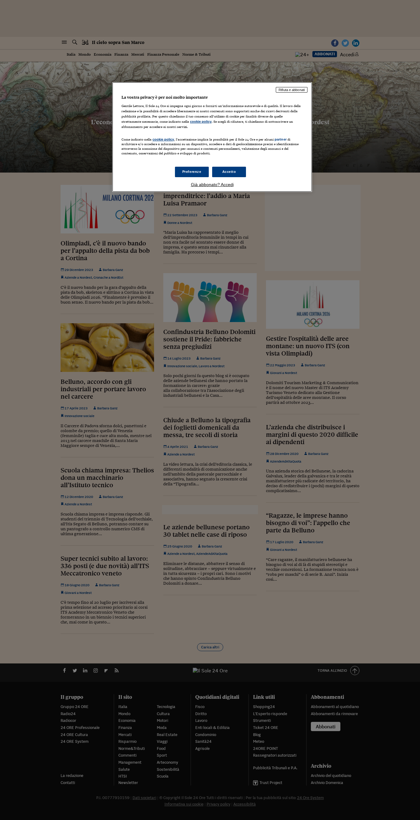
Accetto (229, 171)
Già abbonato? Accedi (212, 184)
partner (281, 139)
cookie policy (201, 121)
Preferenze (191, 171)
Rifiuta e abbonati (292, 90)
